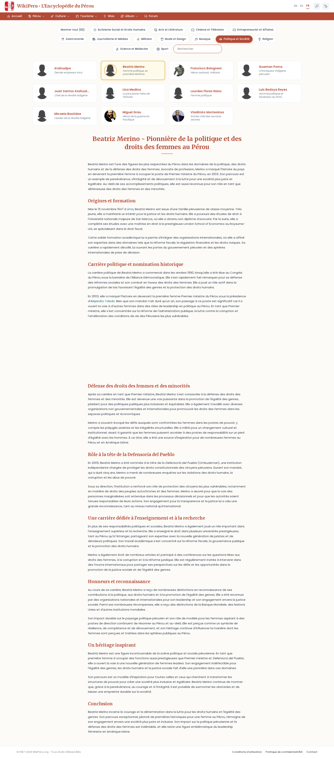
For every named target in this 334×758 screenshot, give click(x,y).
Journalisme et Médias (112, 39)
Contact (311, 752)
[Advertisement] (167, 349)
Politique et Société (236, 39)
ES (301, 6)
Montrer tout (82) (73, 30)
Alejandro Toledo (102, 301)
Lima (130, 209)
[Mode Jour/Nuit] (325, 6)
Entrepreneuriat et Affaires (255, 30)
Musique (204, 39)
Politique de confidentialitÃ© (284, 752)
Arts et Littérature (170, 30)
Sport (164, 49)
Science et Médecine (134, 49)
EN (295, 6)
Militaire (146, 39)
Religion (267, 39)
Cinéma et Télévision (210, 30)
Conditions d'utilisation (247, 752)
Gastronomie (75, 39)
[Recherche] (316, 6)
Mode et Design (175, 39)
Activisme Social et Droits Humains (121, 30)
